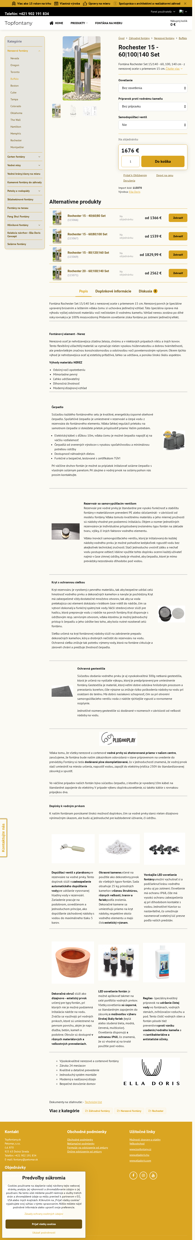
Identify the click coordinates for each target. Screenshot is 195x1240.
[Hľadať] (154, 23)
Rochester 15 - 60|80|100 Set (87, 234)
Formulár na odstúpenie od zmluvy (87, 1147)
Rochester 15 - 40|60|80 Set (86, 216)
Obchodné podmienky (80, 1139)
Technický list (93, 1102)
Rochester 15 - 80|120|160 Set (88, 252)
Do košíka (163, 161)
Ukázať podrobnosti (43, 1232)
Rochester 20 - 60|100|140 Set (88, 271)
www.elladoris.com (140, 1160)
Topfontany (18, 23)
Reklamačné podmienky (80, 1143)
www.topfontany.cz (140, 1149)
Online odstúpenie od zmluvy (84, 1151)
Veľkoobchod (137, 1143)
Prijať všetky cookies (44, 1224)
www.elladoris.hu (139, 1155)
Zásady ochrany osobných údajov (44, 1214)
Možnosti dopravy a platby (145, 1139)
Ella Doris (134, 192)
